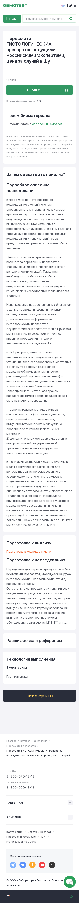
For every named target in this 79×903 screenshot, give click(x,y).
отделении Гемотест (47, 124)
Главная (11, 740)
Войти (71, 5)
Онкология (40, 740)
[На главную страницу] (15, 5)
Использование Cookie (21, 841)
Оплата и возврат (39, 831)
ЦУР (43, 836)
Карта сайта (14, 831)
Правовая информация (21, 836)
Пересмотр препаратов (21, 745)
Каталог (12, 18)
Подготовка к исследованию (27, 551)
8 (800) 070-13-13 (20, 776)
